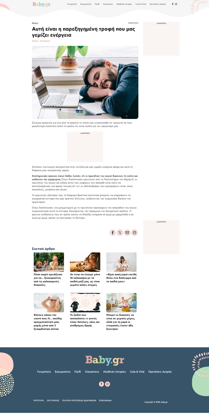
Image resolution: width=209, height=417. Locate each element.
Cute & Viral (141, 4)
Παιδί (97, 4)
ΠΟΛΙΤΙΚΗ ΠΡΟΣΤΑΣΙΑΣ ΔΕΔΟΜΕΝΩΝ (79, 401)
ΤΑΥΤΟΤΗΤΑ (38, 401)
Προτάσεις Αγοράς (158, 4)
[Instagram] (176, 4)
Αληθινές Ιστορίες (124, 4)
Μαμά (35, 23)
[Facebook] (172, 4)
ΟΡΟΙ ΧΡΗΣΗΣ (53, 401)
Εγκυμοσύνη (85, 4)
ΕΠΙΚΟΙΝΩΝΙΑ (105, 401)
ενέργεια (45, 41)
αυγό (35, 41)
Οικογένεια (108, 4)
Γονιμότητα (72, 4)
